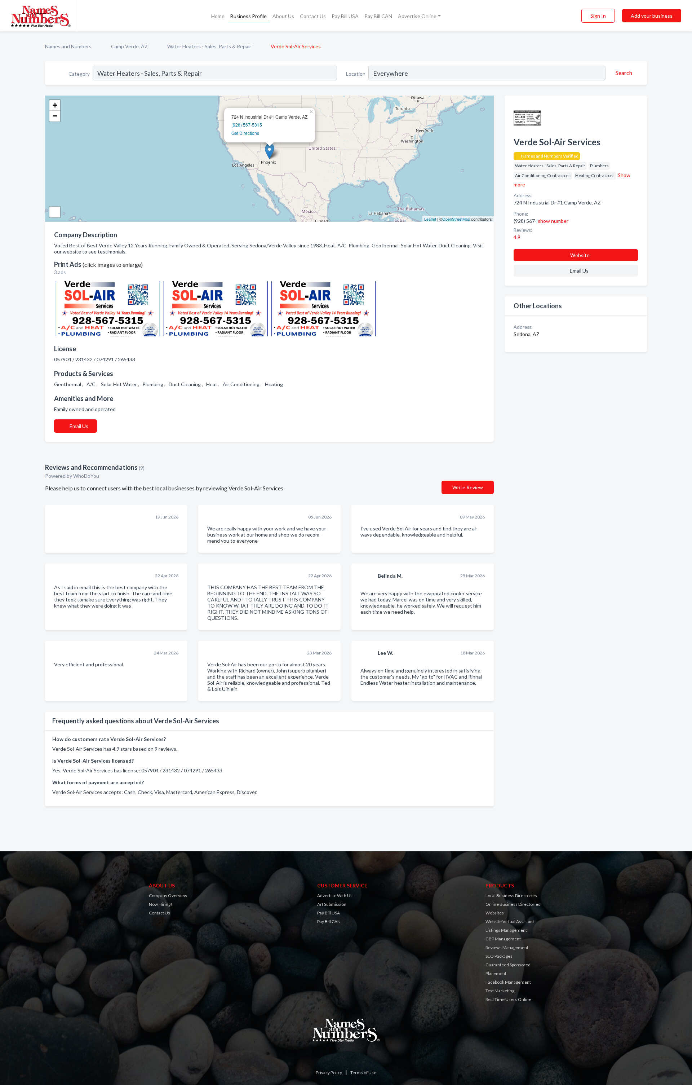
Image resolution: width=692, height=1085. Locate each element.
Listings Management (506, 930)
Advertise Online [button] (417, 16)
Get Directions (245, 133)
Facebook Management (508, 982)
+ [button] (55, 105)
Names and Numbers (68, 46)
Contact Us (313, 16)
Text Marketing (499, 990)
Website (580, 255)
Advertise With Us (334, 895)
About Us (283, 16)
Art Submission (331, 904)
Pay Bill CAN (378, 16)
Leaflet (430, 219)
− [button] (55, 115)
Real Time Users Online (508, 999)
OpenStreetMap (456, 219)
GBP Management (503, 938)
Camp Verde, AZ (129, 46)
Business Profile (248, 16)
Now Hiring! (160, 904)
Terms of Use (363, 1072)
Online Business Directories (512, 904)
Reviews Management (506, 947)
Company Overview (168, 895)
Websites (494, 913)
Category (79, 74)
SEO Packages (499, 956)
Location (355, 74)
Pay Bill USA (345, 16)
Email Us (79, 426)
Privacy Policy (329, 1072)
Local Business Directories (511, 895)
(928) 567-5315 (246, 125)
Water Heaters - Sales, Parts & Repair (209, 46)
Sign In (598, 16)
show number (553, 221)
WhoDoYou (86, 476)
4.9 (518, 237)
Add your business (652, 16)
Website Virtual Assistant (509, 921)
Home (218, 16)
